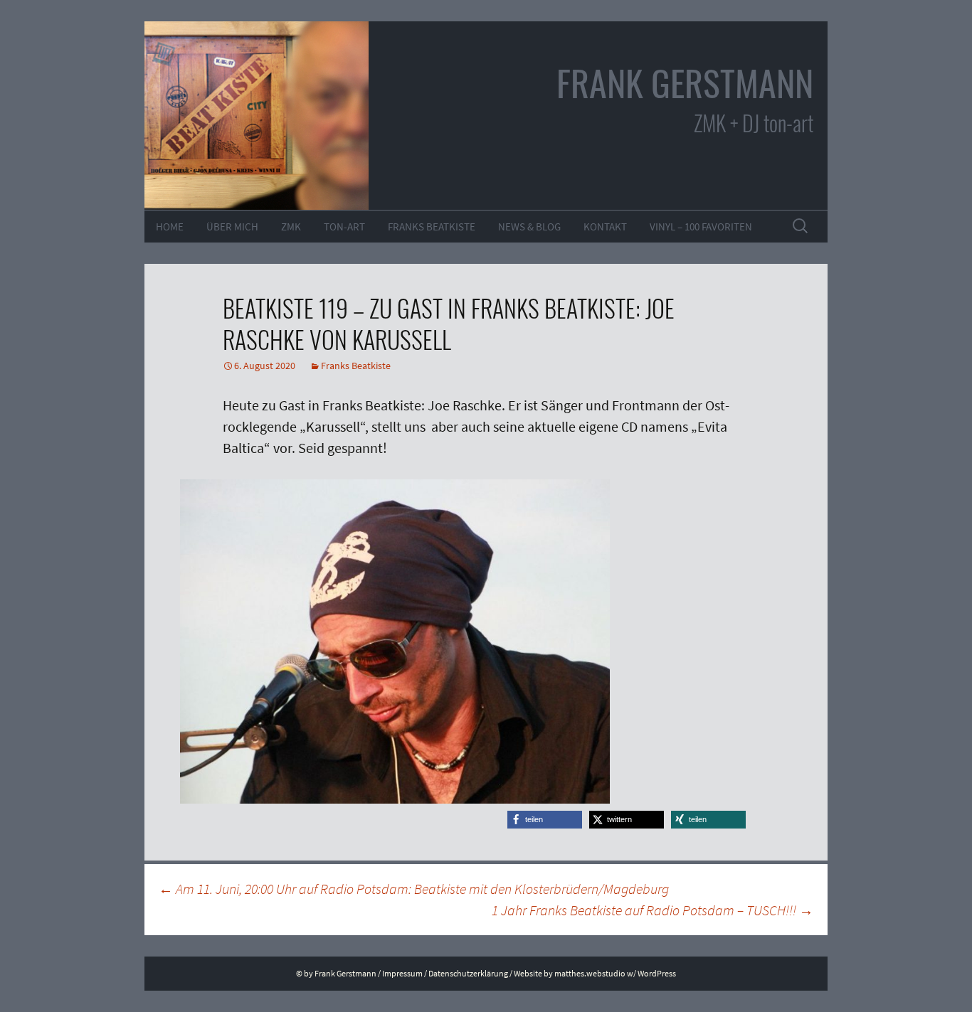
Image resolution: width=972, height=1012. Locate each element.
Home (170, 226)
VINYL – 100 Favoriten (701, 226)
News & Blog (529, 226)
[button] (544, 820)
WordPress (657, 973)
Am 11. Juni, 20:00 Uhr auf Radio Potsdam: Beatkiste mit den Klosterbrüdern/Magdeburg (414, 889)
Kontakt (605, 226)
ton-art (344, 226)
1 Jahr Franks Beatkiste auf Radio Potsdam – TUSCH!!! (652, 910)
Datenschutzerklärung (468, 973)
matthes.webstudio (589, 973)
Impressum (402, 973)
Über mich (232, 226)
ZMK (291, 226)
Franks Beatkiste (431, 226)
